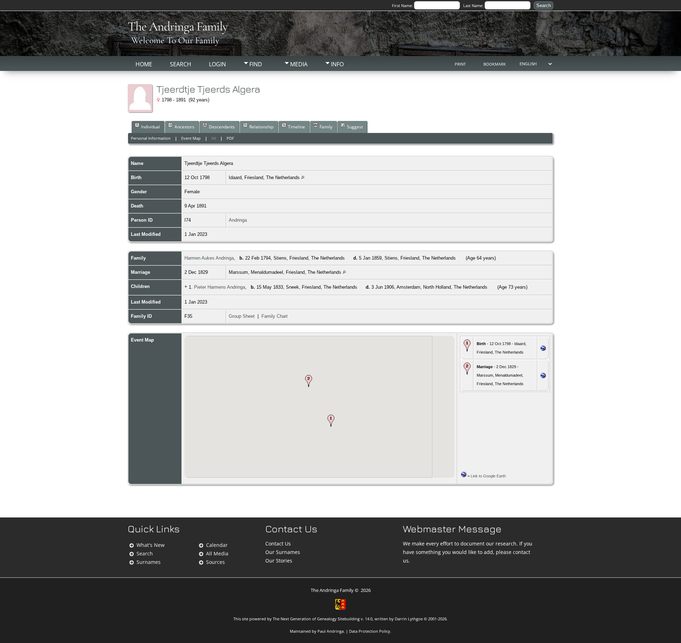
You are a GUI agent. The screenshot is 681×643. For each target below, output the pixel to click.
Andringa (238, 220)
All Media (217, 553)
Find (255, 64)
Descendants (222, 127)
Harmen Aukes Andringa (209, 258)
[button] (330, 421)
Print (460, 64)
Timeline (296, 127)
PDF (230, 138)
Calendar (217, 545)
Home (143, 64)
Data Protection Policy (369, 631)
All (213, 138)
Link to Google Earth (488, 476)
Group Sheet (242, 316)
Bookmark (494, 64)
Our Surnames (282, 552)
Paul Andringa (330, 631)
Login (217, 64)
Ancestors (184, 127)
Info (337, 64)
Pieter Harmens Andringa (219, 287)
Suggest (355, 127)
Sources (215, 562)
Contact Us (278, 543)
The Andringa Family (178, 26)
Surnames (149, 562)
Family (326, 127)
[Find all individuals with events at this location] (302, 177)
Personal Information (151, 138)
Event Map (191, 138)
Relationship (261, 127)
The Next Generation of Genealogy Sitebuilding (316, 618)
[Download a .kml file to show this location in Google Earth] (543, 349)
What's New (151, 545)
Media (299, 64)
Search (180, 64)
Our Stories (278, 560)
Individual (150, 127)
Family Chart (274, 316)
